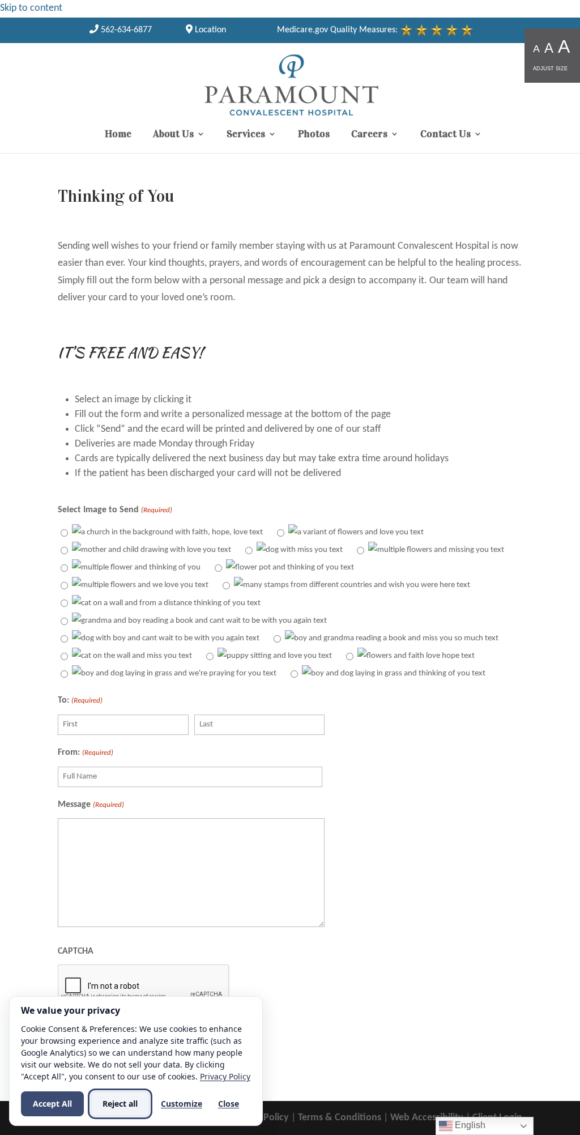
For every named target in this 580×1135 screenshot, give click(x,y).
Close (228, 1103)
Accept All (52, 1103)
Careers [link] (369, 135)
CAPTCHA (75, 951)
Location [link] (209, 30)
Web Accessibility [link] (426, 1117)
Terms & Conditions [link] (339, 1117)
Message (90, 804)
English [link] (469, 1125)
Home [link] (118, 135)
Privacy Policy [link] (225, 1076)
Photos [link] (314, 135)
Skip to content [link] (31, 8)
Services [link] (246, 135)
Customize (181, 1103)
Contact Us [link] (445, 135)
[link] (120, 30)
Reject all (120, 1103)
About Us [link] (173, 135)
